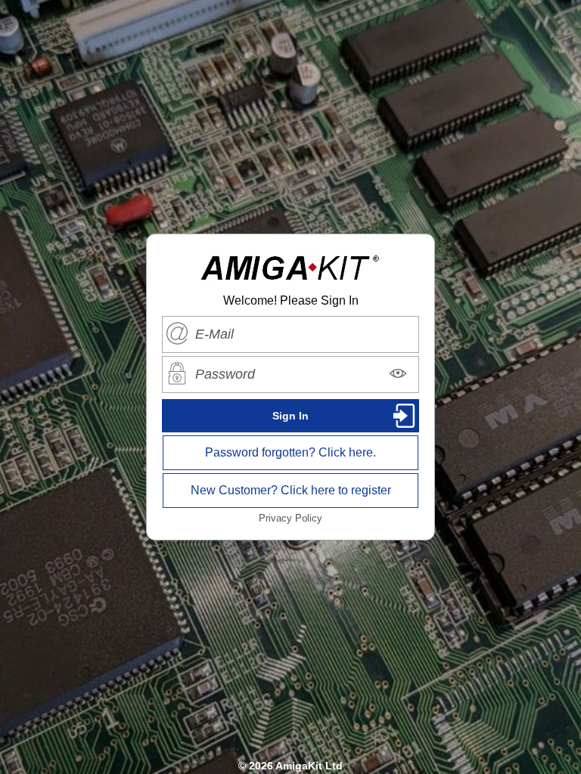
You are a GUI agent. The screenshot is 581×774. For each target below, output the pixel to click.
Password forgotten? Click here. (290, 452)
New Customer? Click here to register (291, 490)
